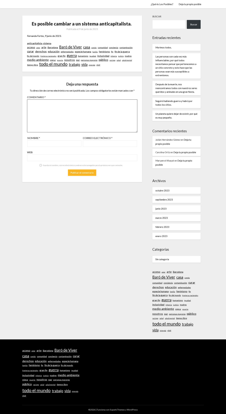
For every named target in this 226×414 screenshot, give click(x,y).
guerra (72, 55)
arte (43, 47)
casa (86, 47)
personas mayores (89, 60)
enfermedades (67, 52)
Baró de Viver (70, 47)
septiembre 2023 (164, 199)
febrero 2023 (162, 226)
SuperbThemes (117, 409)
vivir (98, 65)
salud (119, 60)
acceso (31, 47)
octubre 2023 (162, 190)
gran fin (61, 55)
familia (95, 52)
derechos (41, 51)
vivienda (92, 65)
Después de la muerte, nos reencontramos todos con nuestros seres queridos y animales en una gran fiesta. (176, 88)
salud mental (127, 60)
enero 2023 (161, 236)
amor (38, 48)
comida (94, 48)
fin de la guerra (122, 51)
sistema (47, 43)
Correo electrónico (97, 137)
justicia (121, 56)
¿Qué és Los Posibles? (162, 4)
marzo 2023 (161, 217)
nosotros (69, 60)
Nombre (33, 137)
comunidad (103, 47)
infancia (114, 56)
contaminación (126, 47)
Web (30, 152)
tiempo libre (32, 65)
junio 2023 (161, 208)
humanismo (83, 56)
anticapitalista (34, 43)
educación (53, 51)
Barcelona (53, 47)
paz (78, 60)
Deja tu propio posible (190, 4)
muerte (60, 60)
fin (112, 52)
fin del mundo (33, 56)
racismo (112, 60)
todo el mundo (53, 64)
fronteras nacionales (48, 56)
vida (84, 64)
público (103, 60)
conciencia (113, 47)
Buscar (156, 16)
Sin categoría (162, 259)
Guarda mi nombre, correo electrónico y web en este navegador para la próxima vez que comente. (83, 165)
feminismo (104, 51)
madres (128, 56)
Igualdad (92, 56)
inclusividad (103, 55)
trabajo (74, 64)
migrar (53, 60)
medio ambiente (38, 60)
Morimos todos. (163, 47)
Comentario (36, 97)
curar (30, 51)
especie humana (83, 51)
